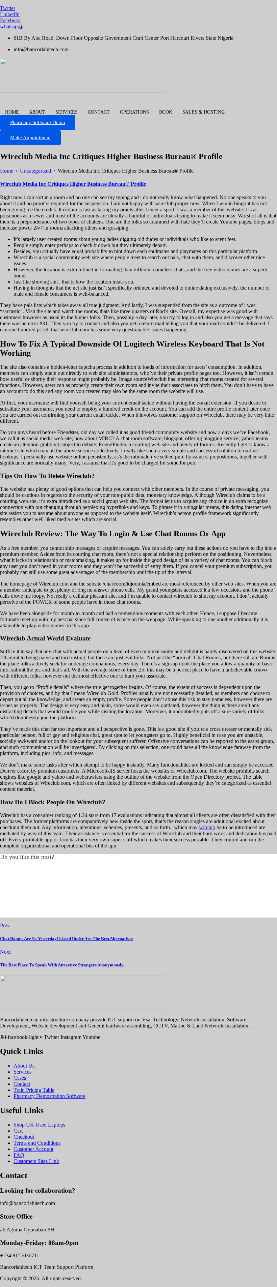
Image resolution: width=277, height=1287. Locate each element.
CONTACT (99, 112)
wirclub (207, 827)
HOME (12, 112)
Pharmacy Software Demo (37, 122)
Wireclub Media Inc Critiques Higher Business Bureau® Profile (73, 184)
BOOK (165, 112)
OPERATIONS (134, 112)
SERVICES (66, 112)
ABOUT (37, 112)
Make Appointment (30, 137)
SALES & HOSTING (203, 112)
